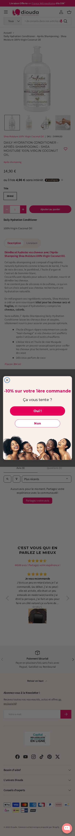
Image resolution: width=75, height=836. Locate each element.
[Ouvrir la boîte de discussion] (67, 828)
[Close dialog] (7, 380)
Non (37, 423)
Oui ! (37, 411)
